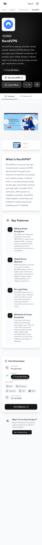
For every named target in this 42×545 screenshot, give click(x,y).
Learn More (13, 85)
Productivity (23, 10)
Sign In (31, 3)
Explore (13, 10)
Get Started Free (20, 432)
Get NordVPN (14, 78)
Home (4, 10)
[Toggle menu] (37, 3)
